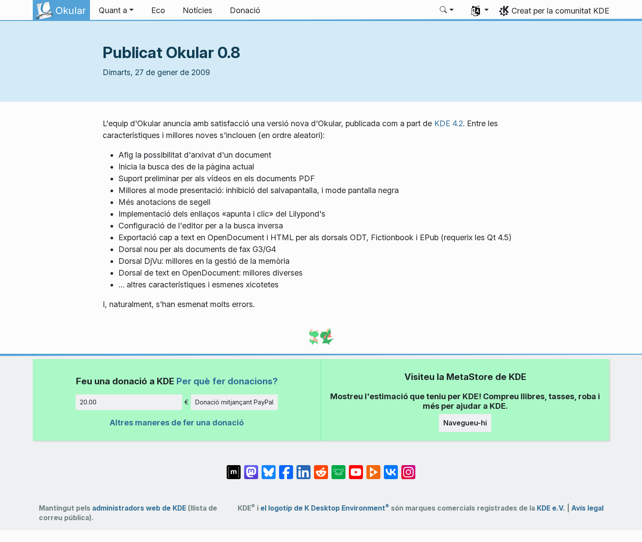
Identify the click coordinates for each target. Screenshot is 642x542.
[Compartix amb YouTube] (356, 468)
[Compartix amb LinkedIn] (304, 468)
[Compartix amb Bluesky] (269, 468)
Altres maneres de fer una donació (177, 422)
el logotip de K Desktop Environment (324, 508)
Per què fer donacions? (227, 381)
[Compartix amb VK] (391, 468)
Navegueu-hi (465, 422)
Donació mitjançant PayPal (234, 402)
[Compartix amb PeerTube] (373, 468)
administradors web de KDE (139, 508)
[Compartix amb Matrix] (234, 468)
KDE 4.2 (448, 123)
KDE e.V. (551, 508)
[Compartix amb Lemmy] (338, 468)
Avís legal (587, 508)
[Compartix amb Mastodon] (251, 468)
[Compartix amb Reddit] (321, 468)
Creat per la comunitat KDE (560, 10)
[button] (116, 10)
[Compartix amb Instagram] (408, 468)
